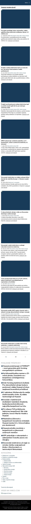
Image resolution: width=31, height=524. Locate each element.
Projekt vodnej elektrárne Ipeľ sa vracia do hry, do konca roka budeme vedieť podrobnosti (14, 69)
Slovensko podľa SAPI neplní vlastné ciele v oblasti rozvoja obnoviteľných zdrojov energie (15, 311)
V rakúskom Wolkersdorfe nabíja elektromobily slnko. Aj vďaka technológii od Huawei (16, 394)
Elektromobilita (6, 459)
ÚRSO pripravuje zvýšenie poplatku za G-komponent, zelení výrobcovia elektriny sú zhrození (14, 142)
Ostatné (4, 476)
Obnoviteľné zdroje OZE (16, 35)
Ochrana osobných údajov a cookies (20, 507)
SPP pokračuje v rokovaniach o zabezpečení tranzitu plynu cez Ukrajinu (15, 437)
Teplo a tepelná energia (8, 479)
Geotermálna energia (9, 469)
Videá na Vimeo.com (10, 490)
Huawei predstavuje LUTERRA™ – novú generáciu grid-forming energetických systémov (15, 368)
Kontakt (25, 508)
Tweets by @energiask (7, 487)
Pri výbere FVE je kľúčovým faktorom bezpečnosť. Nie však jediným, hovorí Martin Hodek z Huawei (15, 412)
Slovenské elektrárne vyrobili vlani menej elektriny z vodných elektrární (14, 344)
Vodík (3, 481)
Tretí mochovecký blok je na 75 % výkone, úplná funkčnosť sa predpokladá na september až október (14, 280)
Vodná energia (25, 35)
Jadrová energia (11, 283)
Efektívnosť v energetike (13, 182)
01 (6, 356)
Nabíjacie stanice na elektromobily (12, 462)
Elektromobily (7, 460)
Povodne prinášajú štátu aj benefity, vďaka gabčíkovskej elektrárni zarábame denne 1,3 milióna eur (15, 32)
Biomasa (6, 467)
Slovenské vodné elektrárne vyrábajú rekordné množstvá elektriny (12, 246)
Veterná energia (8, 472)
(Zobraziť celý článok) (13, 40)
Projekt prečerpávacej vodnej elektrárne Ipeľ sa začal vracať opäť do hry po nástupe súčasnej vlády (15, 105)
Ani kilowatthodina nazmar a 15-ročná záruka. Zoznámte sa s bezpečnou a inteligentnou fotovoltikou (15, 376)
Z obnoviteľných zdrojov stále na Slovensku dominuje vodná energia (14, 213)
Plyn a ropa (5, 478)
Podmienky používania (7, 507)
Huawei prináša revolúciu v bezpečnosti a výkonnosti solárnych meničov (13, 430)
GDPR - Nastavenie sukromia (10, 508)
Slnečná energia (8, 471)
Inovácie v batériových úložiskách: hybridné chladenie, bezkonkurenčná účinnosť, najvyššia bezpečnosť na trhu (15, 403)
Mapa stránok (20, 508)
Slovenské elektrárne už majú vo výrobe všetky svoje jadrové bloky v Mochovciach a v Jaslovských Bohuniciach (16, 446)
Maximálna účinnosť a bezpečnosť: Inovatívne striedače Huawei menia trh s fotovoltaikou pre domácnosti (16, 422)
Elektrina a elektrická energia (9, 457)
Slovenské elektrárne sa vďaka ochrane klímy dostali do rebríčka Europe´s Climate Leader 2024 (15, 179)
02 (15, 356)
